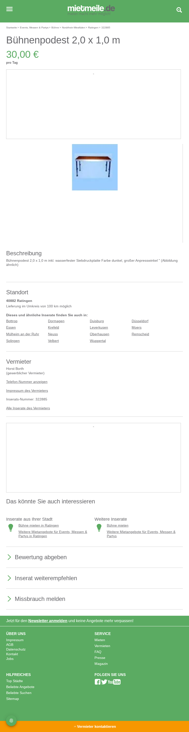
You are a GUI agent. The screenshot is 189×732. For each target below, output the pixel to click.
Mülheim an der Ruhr (22, 334)
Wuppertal (98, 341)
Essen (11, 327)
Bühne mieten (117, 525)
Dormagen (56, 321)
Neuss (53, 334)
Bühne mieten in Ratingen (38, 525)
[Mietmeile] (91, 10)
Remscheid (140, 334)
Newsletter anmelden (47, 621)
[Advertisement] (93, 109)
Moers (137, 327)
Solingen (13, 341)
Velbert (53, 341)
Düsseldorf (140, 321)
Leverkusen (99, 327)
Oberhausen (99, 334)
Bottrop (11, 321)
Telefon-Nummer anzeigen (26, 382)
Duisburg (97, 321)
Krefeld (53, 327)
